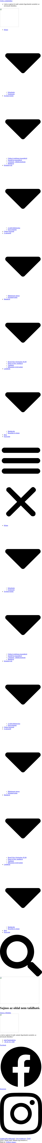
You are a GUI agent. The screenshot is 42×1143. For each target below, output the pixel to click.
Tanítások (11, 365)
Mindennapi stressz (14, 296)
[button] (21, 481)
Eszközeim (11, 94)
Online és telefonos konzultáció (17, 158)
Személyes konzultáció (15, 160)
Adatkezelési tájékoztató (7, 1138)
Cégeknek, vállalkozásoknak (16, 162)
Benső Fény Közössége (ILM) (17, 362)
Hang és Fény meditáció (15, 363)
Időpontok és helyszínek (15, 367)
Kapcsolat (7, 436)
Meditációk (11, 431)
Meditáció (11, 163)
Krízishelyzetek (12, 297)
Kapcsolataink (12, 229)
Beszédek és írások (14, 433)
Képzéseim (11, 92)
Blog (5, 435)
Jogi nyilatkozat (21, 1138)
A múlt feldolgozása (14, 228)
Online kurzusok (9, 231)
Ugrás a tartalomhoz (6, 1)
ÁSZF (29, 1138)
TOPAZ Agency (11, 1142)
